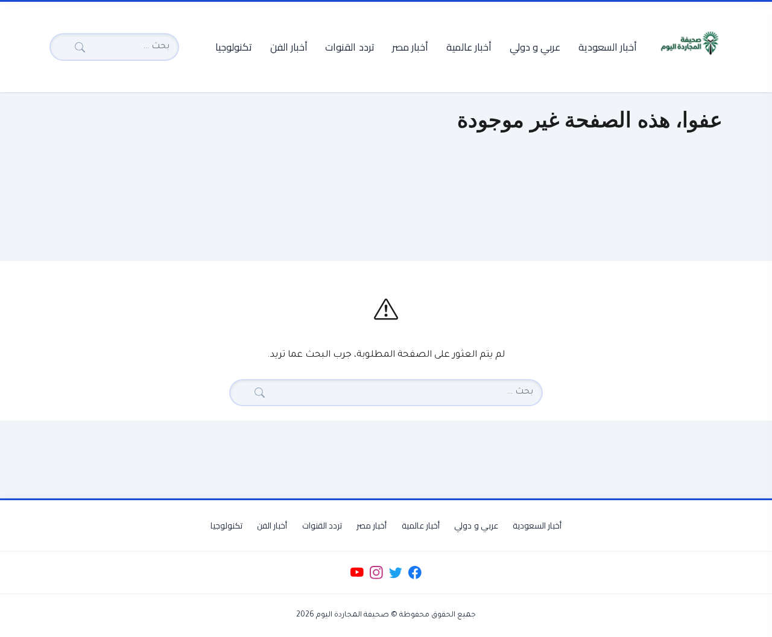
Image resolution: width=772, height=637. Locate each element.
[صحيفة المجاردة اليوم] (689, 43)
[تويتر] (395, 572)
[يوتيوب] (356, 572)
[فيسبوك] (415, 572)
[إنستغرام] (376, 572)
